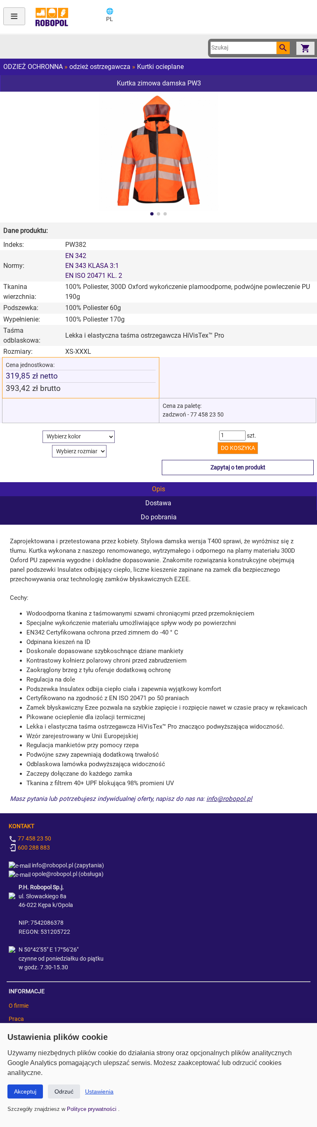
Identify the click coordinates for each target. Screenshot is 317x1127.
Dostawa (158, 503)
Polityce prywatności (92, 1109)
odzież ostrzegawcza (99, 67)
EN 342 (75, 256)
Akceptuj (25, 1091)
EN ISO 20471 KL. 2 (93, 275)
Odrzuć (63, 1091)
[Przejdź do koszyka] (305, 48)
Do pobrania (159, 517)
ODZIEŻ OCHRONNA (33, 67)
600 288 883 (33, 847)
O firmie (18, 1005)
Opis (158, 489)
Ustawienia (99, 1091)
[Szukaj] (283, 48)
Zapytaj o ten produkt (238, 467)
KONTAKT (21, 826)
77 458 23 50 (34, 838)
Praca (16, 1019)
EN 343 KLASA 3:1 (92, 266)
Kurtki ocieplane (160, 67)
